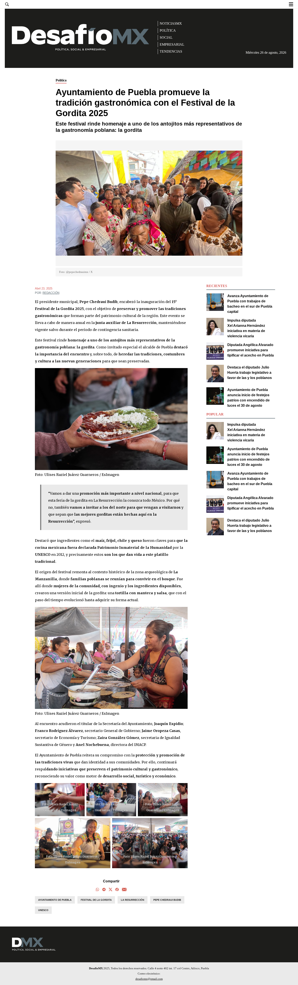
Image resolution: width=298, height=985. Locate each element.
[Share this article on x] (110, 890)
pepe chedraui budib (167, 900)
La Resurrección (132, 900)
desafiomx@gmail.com (149, 978)
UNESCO (43, 910)
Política (168, 30)
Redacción (51, 292)
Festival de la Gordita (96, 900)
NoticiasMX (171, 23)
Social (166, 37)
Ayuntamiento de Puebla (55, 900)
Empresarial (172, 44)
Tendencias (171, 51)
